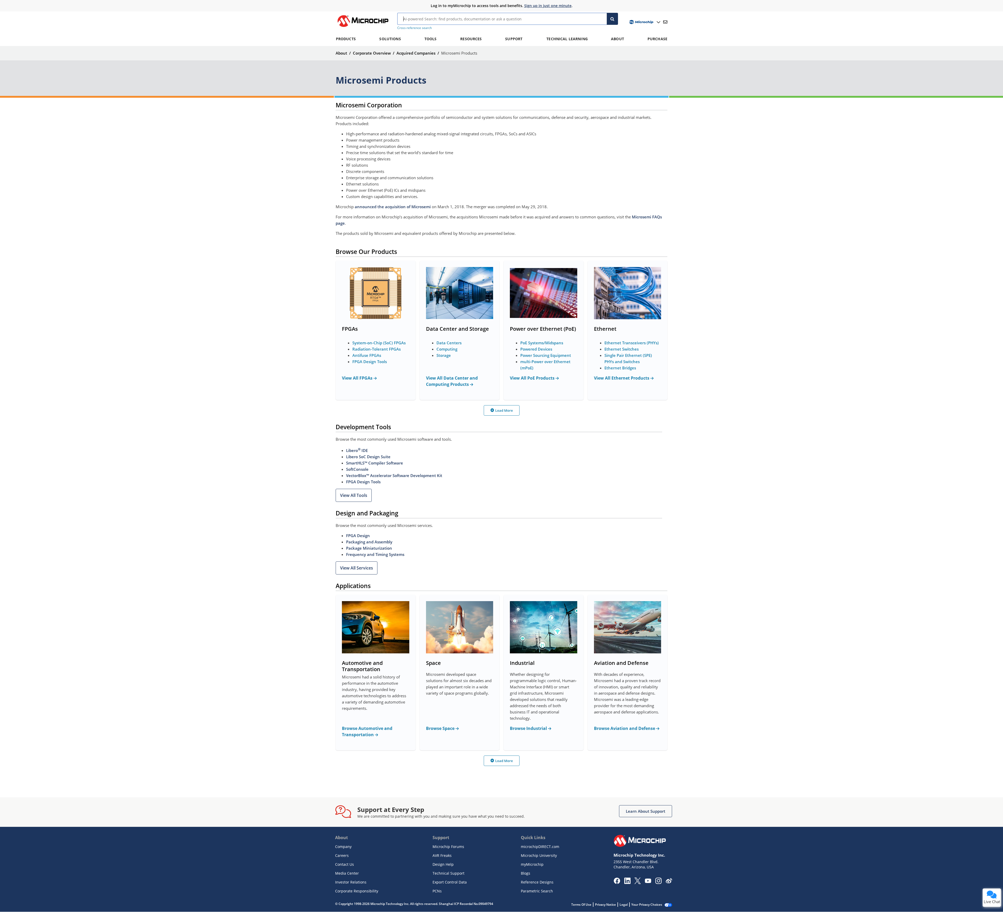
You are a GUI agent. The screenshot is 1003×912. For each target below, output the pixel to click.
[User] (644, 22)
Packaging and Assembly (369, 541)
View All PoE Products (533, 378)
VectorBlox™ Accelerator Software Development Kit (394, 475)
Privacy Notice (605, 904)
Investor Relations (350, 882)
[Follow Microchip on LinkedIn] (627, 882)
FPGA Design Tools (369, 361)
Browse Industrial (529, 728)
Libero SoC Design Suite (368, 456)
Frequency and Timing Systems (375, 554)
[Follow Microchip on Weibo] (669, 882)
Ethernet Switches (621, 349)
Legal (624, 904)
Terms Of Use (581, 904)
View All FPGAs (358, 378)
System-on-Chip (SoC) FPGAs (379, 342)
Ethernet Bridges (620, 367)
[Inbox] (665, 22)
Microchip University (539, 855)
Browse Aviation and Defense (625, 728)
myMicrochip (532, 864)
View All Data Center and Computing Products (452, 381)
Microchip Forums (448, 846)
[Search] (612, 19)
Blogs (525, 873)
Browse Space (441, 728)
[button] (354, 495)
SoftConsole (357, 469)
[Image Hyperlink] (363, 27)
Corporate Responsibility (356, 890)
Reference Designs (537, 882)
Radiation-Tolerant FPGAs (376, 349)
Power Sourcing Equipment (545, 355)
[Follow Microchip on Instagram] (658, 882)
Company (343, 846)
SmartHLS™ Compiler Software (374, 463)
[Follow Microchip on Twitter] (637, 882)
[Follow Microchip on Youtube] (648, 881)
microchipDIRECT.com (540, 846)
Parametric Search (537, 890)
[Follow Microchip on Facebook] (617, 882)
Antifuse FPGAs (366, 355)
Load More (504, 410)
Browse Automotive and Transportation (367, 731)
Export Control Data (450, 882)
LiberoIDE (357, 450)
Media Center (347, 873)
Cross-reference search (414, 28)
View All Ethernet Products (622, 378)
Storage (443, 355)
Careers (342, 855)
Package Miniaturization (369, 548)
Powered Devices (536, 349)
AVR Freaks (442, 855)
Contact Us (344, 864)
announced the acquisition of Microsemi (393, 206)
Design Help (443, 864)
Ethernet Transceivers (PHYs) (631, 342)
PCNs (437, 890)
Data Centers (449, 342)
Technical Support (448, 873)
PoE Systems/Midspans (541, 342)
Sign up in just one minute (548, 5)
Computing (446, 349)
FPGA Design (358, 535)
